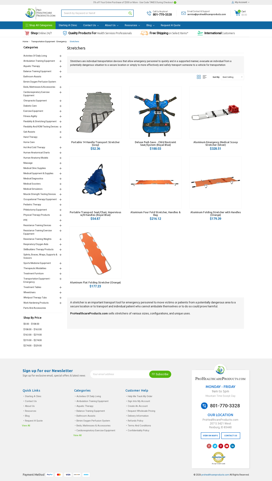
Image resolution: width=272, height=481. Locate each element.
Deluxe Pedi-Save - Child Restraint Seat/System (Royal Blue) (155, 143)
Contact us (89, 25)
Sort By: (216, 77)
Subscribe (161, 374)
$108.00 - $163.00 (32, 329)
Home (25, 41)
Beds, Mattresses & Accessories (39, 87)
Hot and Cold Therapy (34, 147)
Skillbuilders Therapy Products (38, 249)
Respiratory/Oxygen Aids (35, 244)
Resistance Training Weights (37, 239)
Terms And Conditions (139, 425)
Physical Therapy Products (36, 215)
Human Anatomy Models (35, 158)
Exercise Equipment (33, 111)
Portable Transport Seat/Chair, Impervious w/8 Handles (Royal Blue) (95, 213)
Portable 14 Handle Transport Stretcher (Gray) (95, 143)
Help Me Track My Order (140, 396)
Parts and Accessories (34, 308)
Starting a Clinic (68, 25)
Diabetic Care (30, 106)
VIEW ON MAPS (210, 435)
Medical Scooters (32, 183)
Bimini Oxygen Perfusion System (39, 81)
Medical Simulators (32, 189)
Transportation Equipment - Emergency (49, 41)
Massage (28, 163)
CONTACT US (230, 435)
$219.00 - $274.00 (32, 340)
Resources (131, 25)
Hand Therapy (30, 137)
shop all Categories (40, 25)
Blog (149, 25)
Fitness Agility (30, 116)
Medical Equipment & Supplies (38, 173)
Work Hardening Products (36, 303)
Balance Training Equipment (37, 71)
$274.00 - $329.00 (32, 345)
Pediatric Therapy (32, 204)
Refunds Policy (135, 420)
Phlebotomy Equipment (35, 209)
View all (26, 425)
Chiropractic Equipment (35, 100)
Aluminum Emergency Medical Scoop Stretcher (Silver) (215, 143)
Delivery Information (138, 415)
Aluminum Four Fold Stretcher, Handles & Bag (155, 213)
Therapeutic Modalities (34, 268)
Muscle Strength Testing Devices (39, 194)
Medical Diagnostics (33, 178)
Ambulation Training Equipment (39, 61)
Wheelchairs (29, 292)
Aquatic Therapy (31, 66)
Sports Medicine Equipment (37, 263)
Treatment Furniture (33, 273)
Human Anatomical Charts (36, 152)
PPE (25, 220)
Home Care (29, 142)
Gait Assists (29, 132)
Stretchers (74, 41)
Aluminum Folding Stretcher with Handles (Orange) (215, 213)
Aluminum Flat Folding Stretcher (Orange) (95, 282)
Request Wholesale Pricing (141, 411)
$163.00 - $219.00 (32, 334)
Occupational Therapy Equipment (40, 199)
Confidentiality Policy (138, 430)
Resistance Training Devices (37, 225)
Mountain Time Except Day (220, 395)
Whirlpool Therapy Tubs (35, 297)
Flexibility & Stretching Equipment (40, 121)
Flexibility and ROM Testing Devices (40, 126)
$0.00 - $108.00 (31, 323)
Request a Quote (170, 25)
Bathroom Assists (32, 76)
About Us (110, 25)
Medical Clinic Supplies (34, 168)
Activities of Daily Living (35, 55)
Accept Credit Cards (218, 463)
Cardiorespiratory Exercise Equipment (95, 430)
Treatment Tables (32, 287)
